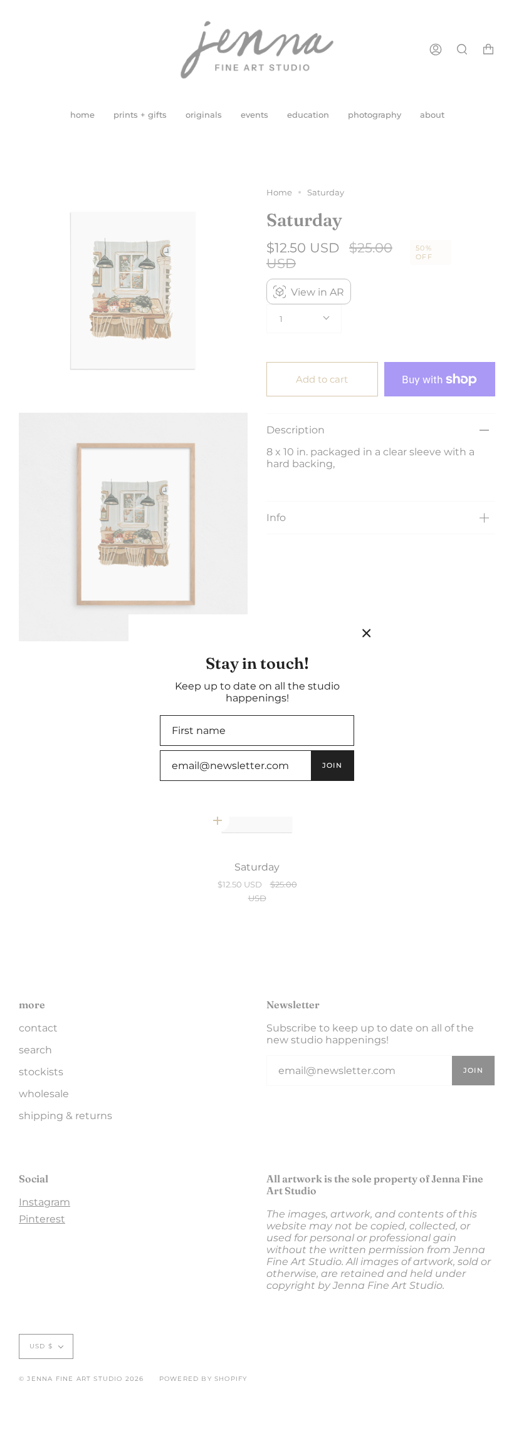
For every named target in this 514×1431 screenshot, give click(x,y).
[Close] (366, 633)
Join (332, 765)
